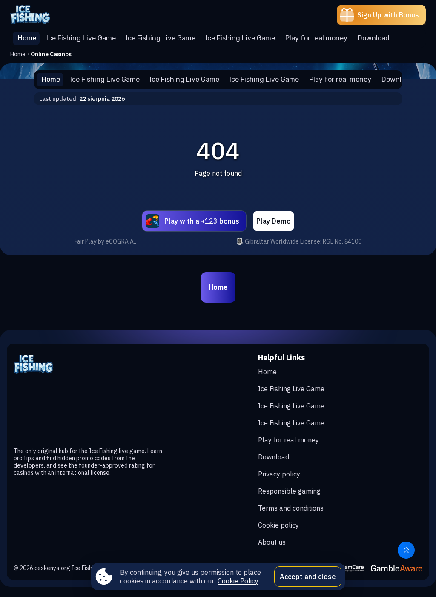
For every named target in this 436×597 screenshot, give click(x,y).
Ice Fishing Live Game (291, 389)
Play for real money (288, 440)
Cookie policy (278, 525)
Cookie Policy (238, 581)
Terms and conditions (291, 508)
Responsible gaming (289, 491)
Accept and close (308, 576)
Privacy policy (279, 474)
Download (273, 457)
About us (272, 542)
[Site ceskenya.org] (39, 15)
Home (18, 54)
